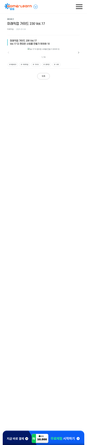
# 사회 (56, 64)
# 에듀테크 (12, 64)
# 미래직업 (24, 64)
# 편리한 (47, 64)
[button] (78, 52)
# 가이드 (36, 64)
